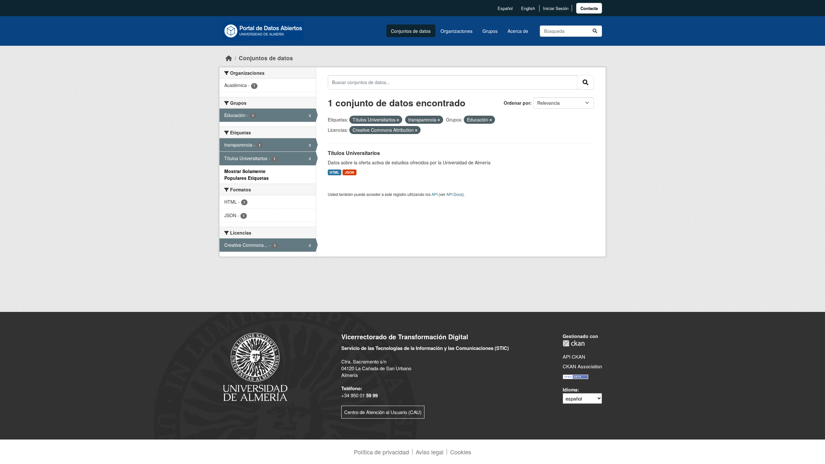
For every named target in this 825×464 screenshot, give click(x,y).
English (528, 8)
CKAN (574, 343)
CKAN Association (582, 366)
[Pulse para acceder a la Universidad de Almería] (255, 366)
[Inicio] (229, 58)
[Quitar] (398, 119)
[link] (589, 8)
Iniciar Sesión (555, 8)
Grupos (490, 31)
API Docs (454, 194)
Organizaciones (456, 31)
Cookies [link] (460, 452)
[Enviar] (594, 31)
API (435, 194)
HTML (334, 172)
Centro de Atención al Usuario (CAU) (383, 412)
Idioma (570, 389)
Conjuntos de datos (411, 31)
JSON (349, 172)
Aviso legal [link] (429, 452)
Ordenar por (517, 103)
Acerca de (518, 31)
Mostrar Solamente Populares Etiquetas (246, 174)
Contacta (589, 8)
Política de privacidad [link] (381, 452)
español (505, 8)
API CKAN (574, 356)
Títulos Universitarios (354, 153)
